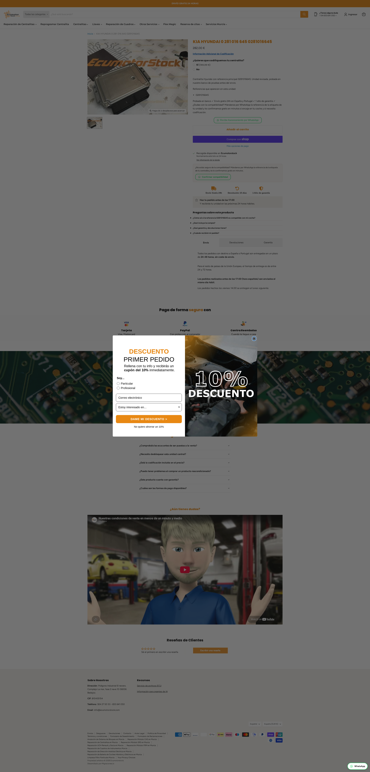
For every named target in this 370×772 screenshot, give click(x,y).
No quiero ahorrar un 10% (149, 426)
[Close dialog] (254, 339)
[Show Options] (179, 407)
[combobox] (148, 407)
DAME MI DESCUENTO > (149, 419)
